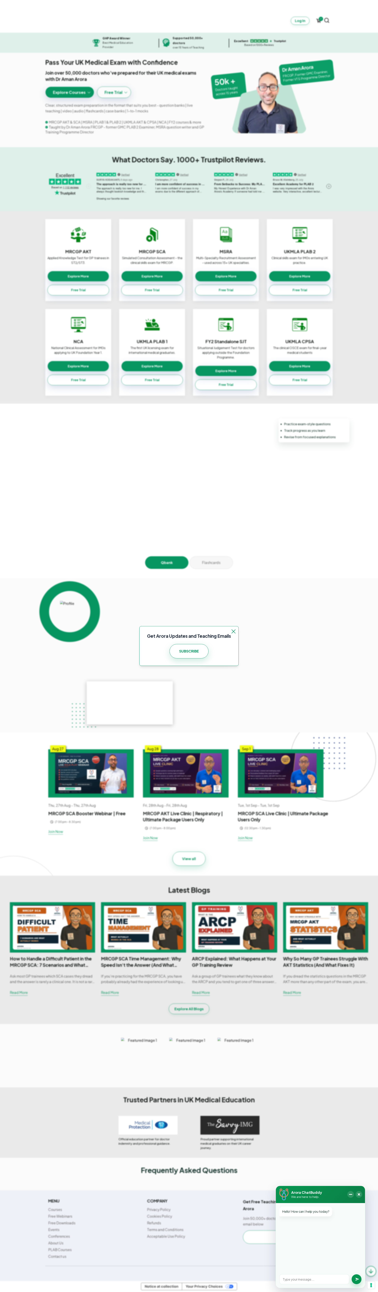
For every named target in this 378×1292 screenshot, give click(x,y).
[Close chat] (359, 1194)
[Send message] (356, 1279)
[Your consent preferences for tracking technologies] (371, 1285)
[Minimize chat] (350, 1194)
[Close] (233, 631)
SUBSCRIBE (189, 651)
